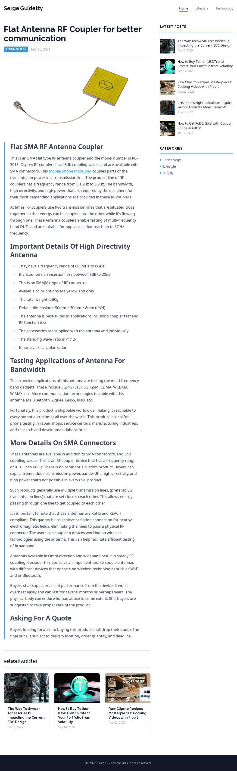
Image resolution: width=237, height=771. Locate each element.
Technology (224, 8)
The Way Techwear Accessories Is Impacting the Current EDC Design (204, 43)
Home (183, 8)
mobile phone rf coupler (70, 171)
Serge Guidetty (23, 8)
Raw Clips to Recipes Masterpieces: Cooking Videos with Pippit (128, 713)
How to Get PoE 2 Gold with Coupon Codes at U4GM (205, 125)
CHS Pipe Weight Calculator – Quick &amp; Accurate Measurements (205, 104)
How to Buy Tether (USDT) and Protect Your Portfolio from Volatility (205, 63)
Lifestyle (202, 8)
